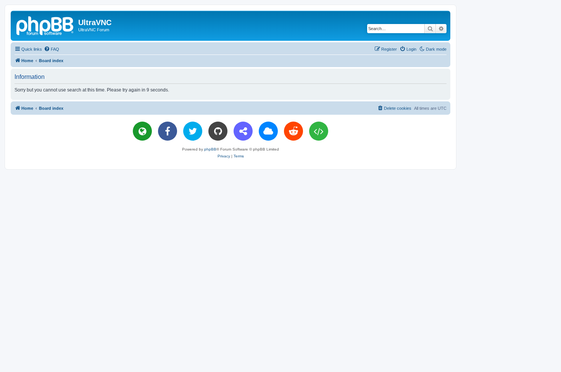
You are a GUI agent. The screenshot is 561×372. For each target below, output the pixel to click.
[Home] (45, 25)
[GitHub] (217, 131)
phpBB (210, 149)
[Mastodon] (243, 131)
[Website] (142, 131)
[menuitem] (51, 49)
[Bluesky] (268, 131)
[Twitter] (192, 131)
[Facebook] (167, 131)
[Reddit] (293, 131)
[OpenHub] (318, 131)
